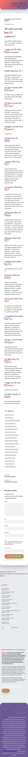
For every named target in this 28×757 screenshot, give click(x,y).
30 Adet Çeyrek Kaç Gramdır (11, 440)
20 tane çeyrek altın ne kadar (11, 435)
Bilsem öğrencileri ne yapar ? (8, 618)
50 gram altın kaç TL (9, 461)
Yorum (6, 501)
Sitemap (2, 575)
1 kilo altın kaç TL (9, 417)
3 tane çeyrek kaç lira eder (11, 438)
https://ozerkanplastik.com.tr (7, 573)
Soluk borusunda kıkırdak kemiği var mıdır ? (11, 610)
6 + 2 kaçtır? (7, 548)
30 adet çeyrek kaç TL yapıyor (11, 443)
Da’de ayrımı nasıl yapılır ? (7, 599)
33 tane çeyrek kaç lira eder (11, 452)
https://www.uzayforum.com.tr (8, 571)
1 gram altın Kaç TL (9, 415)
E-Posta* (6, 525)
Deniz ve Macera (19, 3)
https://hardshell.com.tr (22, 573)
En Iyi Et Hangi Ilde (10, 476)
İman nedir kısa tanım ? (7, 595)
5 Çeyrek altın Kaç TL (9, 458)
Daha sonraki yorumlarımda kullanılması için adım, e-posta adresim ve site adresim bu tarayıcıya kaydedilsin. (14, 543)
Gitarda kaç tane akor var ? (7, 614)
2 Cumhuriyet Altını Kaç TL (11, 429)
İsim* (6, 519)
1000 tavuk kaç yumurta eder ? (8, 592)
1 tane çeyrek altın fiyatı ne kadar (12, 420)
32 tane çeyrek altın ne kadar (11, 449)
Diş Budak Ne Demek (11, 482)
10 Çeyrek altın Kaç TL (10, 423)
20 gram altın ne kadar (10, 432)
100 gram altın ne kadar (10, 426)
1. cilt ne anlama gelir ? (7, 607)
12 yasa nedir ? (5, 588)
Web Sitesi (7, 532)
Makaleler (10, 411)
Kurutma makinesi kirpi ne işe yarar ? (9, 603)
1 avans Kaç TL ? (5, 621)
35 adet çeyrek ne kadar (10, 455)
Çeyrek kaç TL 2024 (9, 463)
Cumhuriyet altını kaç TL (10, 466)
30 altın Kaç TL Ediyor (10, 446)
